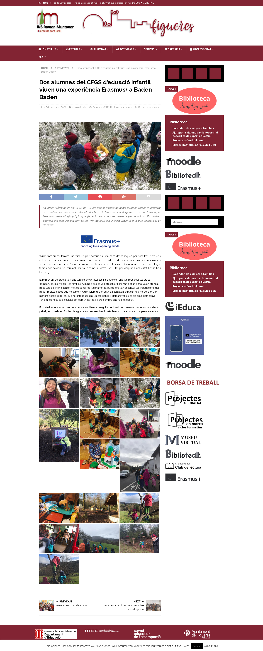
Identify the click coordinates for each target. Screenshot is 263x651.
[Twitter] (211, 3)
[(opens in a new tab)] (194, 113)
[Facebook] (218, 3)
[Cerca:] (194, 222)
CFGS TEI (108, 107)
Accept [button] (197, 646)
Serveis (149, 49)
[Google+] (215, 73)
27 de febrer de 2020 (55, 107)
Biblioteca (178, 122)
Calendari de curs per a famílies (193, 128)
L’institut (48, 49)
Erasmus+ (119, 107)
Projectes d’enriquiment (188, 140)
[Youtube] (225, 3)
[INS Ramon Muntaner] (131, 36)
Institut (129, 107)
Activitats (97, 107)
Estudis (74, 49)
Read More (210, 646)
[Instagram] (204, 3)
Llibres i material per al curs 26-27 (194, 145)
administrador (79, 107)
